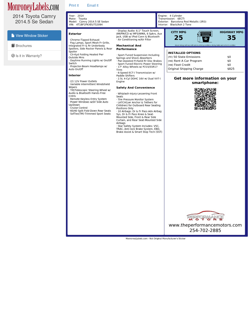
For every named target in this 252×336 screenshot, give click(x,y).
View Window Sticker (31, 35)
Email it (92, 5)
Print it (74, 5)
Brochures (23, 45)
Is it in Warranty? (28, 55)
